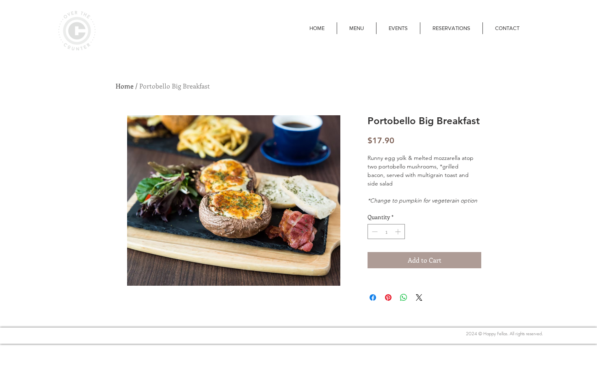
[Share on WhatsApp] (404, 297)
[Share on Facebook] (373, 297)
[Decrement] (374, 231)
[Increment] (399, 231)
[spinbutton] (386, 231)
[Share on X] (419, 297)
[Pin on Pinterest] (388, 297)
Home (125, 86)
